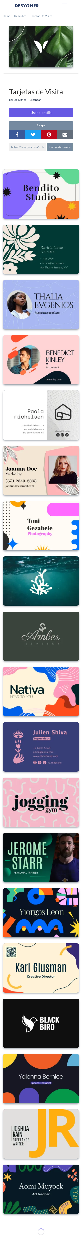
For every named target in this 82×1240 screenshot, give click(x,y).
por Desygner (17, 99)
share (41, 125)
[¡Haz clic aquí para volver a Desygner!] (27, 8)
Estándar (35, 99)
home (6, 16)
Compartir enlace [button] (60, 147)
